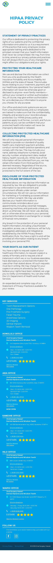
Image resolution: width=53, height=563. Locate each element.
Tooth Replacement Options (20, 306)
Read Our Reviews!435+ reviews (12, 365)
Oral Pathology (13, 309)
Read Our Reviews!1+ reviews (15, 519)
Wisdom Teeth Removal (18, 327)
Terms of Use (19, 546)
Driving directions (16, 347)
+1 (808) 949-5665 (16, 357)
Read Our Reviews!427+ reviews (12, 405)
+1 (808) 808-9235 (16, 511)
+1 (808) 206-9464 (16, 436)
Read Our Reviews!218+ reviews (12, 444)
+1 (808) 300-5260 (17, 472)
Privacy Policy (7, 546)
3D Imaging (12, 321)
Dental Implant (14, 324)
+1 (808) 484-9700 (17, 397)
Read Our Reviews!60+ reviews (12, 480)
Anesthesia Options (15, 318)
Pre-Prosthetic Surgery (18, 312)
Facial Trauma (13, 315)
